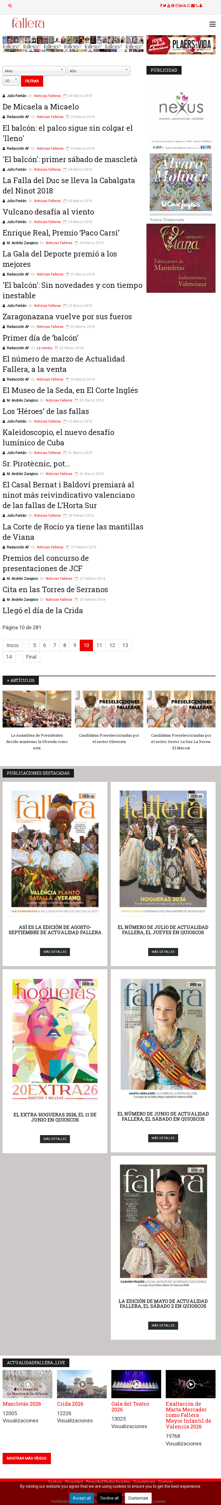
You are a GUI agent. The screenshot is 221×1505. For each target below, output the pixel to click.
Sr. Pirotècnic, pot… (36, 463)
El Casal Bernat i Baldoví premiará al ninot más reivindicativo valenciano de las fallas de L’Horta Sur (69, 495)
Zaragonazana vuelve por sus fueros (67, 316)
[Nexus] (181, 117)
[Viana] (181, 258)
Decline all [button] (109, 1498)
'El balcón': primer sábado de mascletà (70, 159)
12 (112, 645)
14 (9, 657)
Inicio (12, 645)
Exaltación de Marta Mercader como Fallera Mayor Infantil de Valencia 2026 (188, 1415)
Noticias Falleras (47, 96)
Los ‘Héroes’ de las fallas (46, 411)
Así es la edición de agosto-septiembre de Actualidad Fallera (55, 929)
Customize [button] (138, 1498)
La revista (44, 348)
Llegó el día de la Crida (43, 610)
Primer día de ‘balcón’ (41, 338)
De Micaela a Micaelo (41, 106)
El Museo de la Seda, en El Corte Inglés (70, 390)
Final (31, 657)
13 (125, 645)
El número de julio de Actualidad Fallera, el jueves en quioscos (163, 929)
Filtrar (32, 81)
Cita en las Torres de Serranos (55, 589)
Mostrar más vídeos (27, 1458)
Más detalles (54, 952)
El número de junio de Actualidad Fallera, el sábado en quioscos (163, 1116)
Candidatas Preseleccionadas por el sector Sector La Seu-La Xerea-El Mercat (181, 741)
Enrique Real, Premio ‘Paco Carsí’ (61, 232)
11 (99, 645)
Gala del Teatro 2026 (130, 1406)
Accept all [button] (82, 1498)
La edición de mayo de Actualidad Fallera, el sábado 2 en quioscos (163, 1303)
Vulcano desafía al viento (48, 211)
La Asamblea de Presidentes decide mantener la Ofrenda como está (37, 741)
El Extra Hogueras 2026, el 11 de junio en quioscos (55, 1117)
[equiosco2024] (73, 44)
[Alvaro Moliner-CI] (181, 188)
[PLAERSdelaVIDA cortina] (181, 44)
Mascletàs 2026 (22, 1403)
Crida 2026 (70, 1403)
